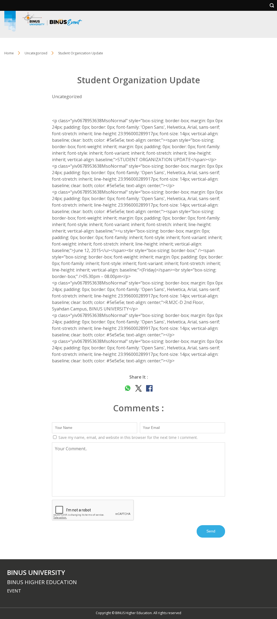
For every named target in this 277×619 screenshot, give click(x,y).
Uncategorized (36, 53)
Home (9, 53)
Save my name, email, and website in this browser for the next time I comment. (127, 437)
